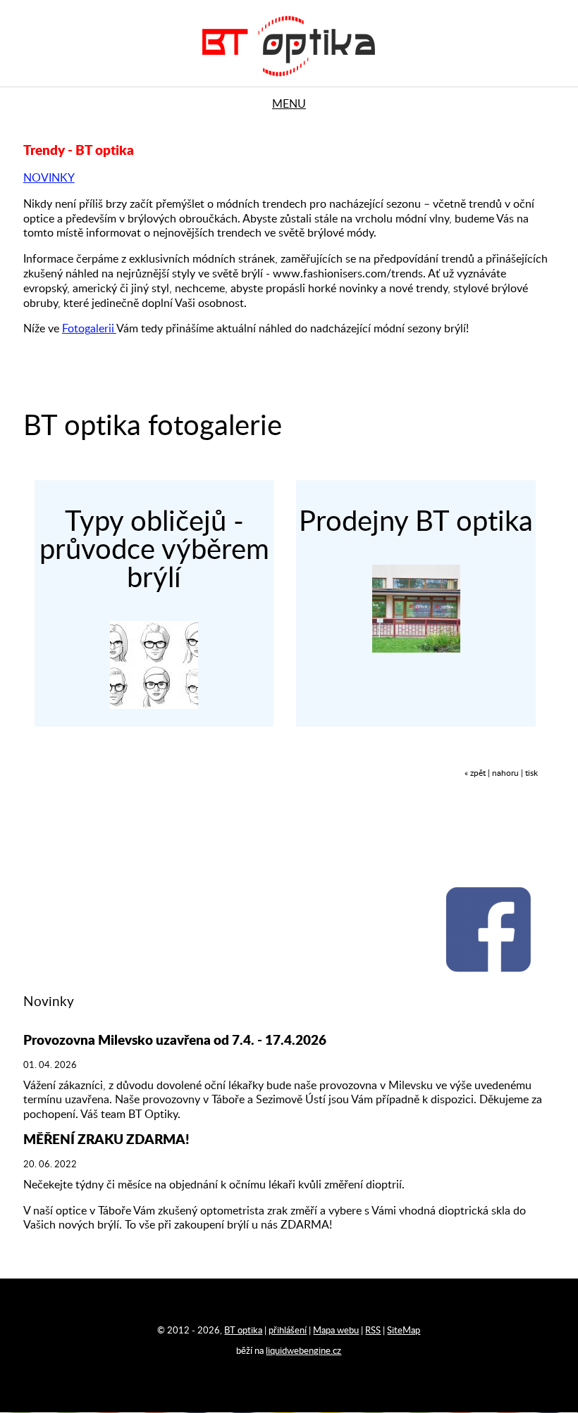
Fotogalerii (89, 328)
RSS (373, 1330)
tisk (531, 773)
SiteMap (403, 1330)
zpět (478, 773)
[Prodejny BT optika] (416, 649)
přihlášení (288, 1330)
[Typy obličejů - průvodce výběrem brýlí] (154, 705)
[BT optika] (289, 81)
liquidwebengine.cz (303, 1351)
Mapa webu (336, 1330)
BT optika (243, 1330)
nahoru (505, 773)
